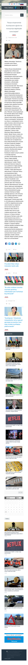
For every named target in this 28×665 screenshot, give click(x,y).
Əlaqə (13, 657)
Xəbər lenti (10, 333)
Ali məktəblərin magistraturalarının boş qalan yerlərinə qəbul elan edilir (14, 488)
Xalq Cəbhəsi (8, 8)
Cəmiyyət (9, 657)
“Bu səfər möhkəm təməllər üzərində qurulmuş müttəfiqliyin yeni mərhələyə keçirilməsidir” (13, 291)
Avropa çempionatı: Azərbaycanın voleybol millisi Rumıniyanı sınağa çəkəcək (13, 442)
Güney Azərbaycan (14, 652)
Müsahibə (14, 654)
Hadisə (8, 652)
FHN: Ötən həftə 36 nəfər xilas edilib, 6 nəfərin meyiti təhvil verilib (14, 458)
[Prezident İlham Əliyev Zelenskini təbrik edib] (14, 257)
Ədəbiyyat (12, 655)
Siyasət (14, 34)
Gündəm (17, 655)
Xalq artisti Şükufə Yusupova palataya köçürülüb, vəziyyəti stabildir (14, 411)
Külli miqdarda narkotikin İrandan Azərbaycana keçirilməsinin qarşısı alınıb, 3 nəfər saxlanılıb (13, 364)
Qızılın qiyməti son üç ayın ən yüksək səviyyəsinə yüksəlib (13, 473)
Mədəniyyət (9, 654)
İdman (19, 654)
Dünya (20, 651)
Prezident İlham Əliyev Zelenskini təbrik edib (11, 265)
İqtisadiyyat (15, 651)
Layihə (8, 655)
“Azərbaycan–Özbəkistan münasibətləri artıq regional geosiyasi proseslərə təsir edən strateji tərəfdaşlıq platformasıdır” (13, 322)
